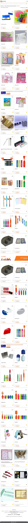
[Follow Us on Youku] (19, 514)
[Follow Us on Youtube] (18, 514)
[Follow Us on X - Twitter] (13, 514)
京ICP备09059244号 (21, 512)
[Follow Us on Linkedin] (14, 514)
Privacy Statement (10, 512)
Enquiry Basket (14, 522)
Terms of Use (6, 512)
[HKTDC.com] (14, 509)
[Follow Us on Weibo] (15, 514)
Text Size (17, 511)
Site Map (18, 512)
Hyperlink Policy (14, 512)
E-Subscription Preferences (13, 511)
